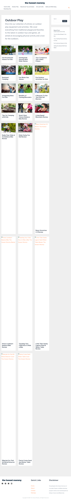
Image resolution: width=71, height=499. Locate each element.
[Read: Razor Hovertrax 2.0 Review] (42, 175)
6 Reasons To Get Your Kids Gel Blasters (42, 97)
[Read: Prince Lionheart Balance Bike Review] (8, 288)
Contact (33, 490)
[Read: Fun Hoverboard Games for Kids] (8, 50)
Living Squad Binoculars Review (42, 116)
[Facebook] (2, 483)
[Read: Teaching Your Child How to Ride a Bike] (25, 288)
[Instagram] (8, 483)
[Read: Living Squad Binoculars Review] (42, 108)
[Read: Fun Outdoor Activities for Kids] (42, 70)
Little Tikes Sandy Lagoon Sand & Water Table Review (42, 346)
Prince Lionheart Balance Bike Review (7, 345)
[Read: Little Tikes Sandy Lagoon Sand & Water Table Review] (42, 288)
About (33, 488)
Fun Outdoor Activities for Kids (42, 78)
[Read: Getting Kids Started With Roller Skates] (25, 50)
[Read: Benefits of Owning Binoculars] (25, 88)
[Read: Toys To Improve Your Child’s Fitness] (42, 50)
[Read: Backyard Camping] (8, 70)
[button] (69, 8)
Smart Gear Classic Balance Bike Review (24, 117)
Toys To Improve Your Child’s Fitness (41, 59)
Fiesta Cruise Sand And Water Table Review (25, 462)
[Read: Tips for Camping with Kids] (8, 108)
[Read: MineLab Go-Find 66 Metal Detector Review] (8, 405)
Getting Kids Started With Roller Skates (23, 59)
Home (32, 486)
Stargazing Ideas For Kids (8, 96)
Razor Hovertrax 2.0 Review (41, 231)
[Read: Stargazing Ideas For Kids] (8, 88)
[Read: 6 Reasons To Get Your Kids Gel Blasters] (42, 88)
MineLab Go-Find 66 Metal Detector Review (8, 462)
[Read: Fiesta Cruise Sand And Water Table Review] (25, 405)
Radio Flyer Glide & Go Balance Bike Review (8, 136)
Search (55, 19)
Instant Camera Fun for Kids (59, 31)
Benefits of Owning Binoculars (25, 96)
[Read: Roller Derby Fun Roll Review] (25, 127)
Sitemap (33, 493)
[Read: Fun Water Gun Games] (25, 70)
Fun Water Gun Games (24, 78)
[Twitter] (5, 483)
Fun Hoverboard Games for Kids (7, 58)
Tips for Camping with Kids (8, 116)
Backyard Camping (5, 78)
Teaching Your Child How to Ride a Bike (25, 345)
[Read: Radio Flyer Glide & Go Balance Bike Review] (8, 127)
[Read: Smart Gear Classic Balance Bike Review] (25, 108)
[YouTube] (11, 483)
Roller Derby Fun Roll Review (24, 136)
